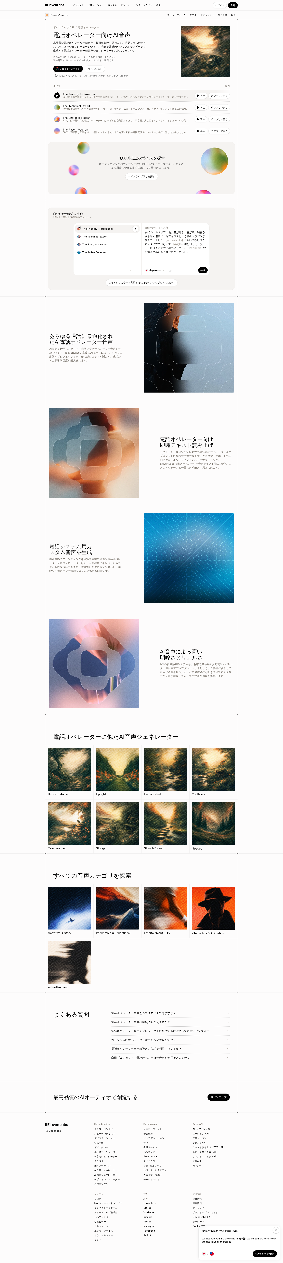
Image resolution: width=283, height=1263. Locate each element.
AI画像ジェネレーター (105, 1174)
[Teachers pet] (69, 826)
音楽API (197, 1161)
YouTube (148, 1212)
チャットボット (151, 1179)
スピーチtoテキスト (104, 1133)
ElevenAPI (198, 1124)
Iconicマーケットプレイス (108, 1203)
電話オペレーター (88, 27)
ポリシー (197, 1221)
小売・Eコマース (152, 1165)
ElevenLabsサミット (204, 1217)
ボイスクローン (102, 1147)
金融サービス (150, 1147)
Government (150, 1156)
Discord (147, 1217)
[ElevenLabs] (54, 5)
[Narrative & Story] (69, 911)
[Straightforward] (165, 826)
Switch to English (264, 1253)
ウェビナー (100, 1221)
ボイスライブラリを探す (141, 176)
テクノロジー (150, 1161)
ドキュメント (101, 1226)
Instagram (149, 1226)
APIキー (197, 1165)
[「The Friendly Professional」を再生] (141, 95)
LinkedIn (148, 1203)
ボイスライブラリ (63, 27)
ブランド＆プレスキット (205, 1212)
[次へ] (137, 270)
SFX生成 (98, 1142)
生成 (202, 270)
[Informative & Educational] (118, 911)
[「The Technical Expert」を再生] (141, 107)
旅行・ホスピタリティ (155, 1170)
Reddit (147, 1235)
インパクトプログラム (105, 1207)
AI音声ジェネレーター (105, 1170)
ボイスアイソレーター (105, 1151)
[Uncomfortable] (69, 772)
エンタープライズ (103, 1230)
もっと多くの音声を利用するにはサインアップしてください (141, 282)
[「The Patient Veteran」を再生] (141, 131)
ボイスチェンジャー (104, 1138)
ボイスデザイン (102, 1165)
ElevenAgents (150, 1124)
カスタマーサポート (153, 1174)
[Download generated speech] (170, 270)
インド (97, 1239)
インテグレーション (153, 1138)
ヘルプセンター (102, 1217)
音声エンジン (200, 1138)
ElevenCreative (102, 1124)
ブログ (97, 1198)
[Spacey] (214, 826)
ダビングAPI (199, 1142)
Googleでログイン (70, 68)
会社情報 (197, 1198)
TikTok (147, 1221)
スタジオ (99, 1161)
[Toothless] (214, 772)
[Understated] (165, 772)
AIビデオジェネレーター (107, 1179)
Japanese (55, 1130)
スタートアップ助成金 (105, 1212)
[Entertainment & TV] (165, 911)
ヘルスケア (149, 1151)
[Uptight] (118, 772)
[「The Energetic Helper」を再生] (141, 119)
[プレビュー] (135, 229)
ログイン (219, 5)
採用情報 (197, 1203)
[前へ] (131, 270)
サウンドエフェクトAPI (205, 1156)
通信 (145, 1142)
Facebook (149, 1230)
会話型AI (148, 1133)
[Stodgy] (118, 826)
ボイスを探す (94, 68)
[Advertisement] (69, 965)
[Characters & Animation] (214, 911)
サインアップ (218, 1097)
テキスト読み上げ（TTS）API (208, 1147)
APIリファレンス (201, 1129)
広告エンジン (101, 1184)
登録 (233, 5)
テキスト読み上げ (103, 1129)
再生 (202, 95)
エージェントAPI (201, 1133)
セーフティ (198, 1207)
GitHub (147, 1207)
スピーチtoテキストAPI (205, 1151)
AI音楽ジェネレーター (105, 1156)
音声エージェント (152, 1129)
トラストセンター (103, 1235)
